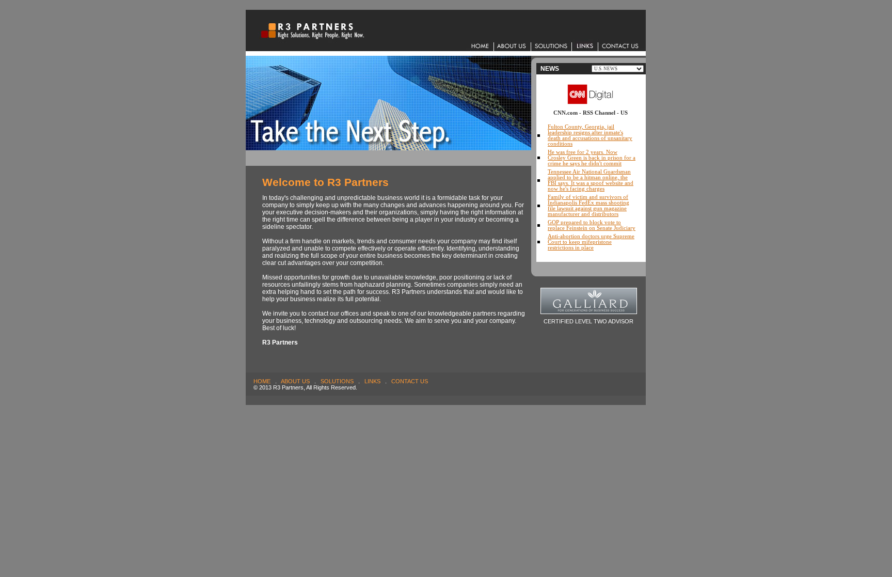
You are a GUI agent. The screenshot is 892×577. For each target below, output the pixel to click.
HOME (261, 381)
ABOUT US (295, 381)
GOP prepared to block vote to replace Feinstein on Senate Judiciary (591, 225)
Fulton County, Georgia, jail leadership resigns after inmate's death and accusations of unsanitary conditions (590, 135)
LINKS (372, 381)
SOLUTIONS (337, 381)
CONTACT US (409, 381)
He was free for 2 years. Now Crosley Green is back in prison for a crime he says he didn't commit (591, 157)
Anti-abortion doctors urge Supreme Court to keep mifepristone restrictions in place (591, 242)
